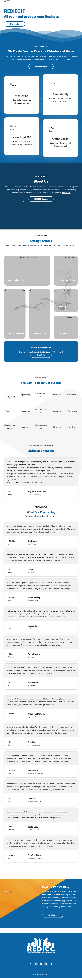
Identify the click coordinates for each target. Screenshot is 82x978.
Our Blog (52, 915)
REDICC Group (41, 199)
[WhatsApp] (51, 964)
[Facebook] (30, 964)
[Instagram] (41, 964)
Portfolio (14, 24)
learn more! (66, 192)
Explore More (41, 66)
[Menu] (77, 4)
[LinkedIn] (46, 964)
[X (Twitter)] (36, 964)
